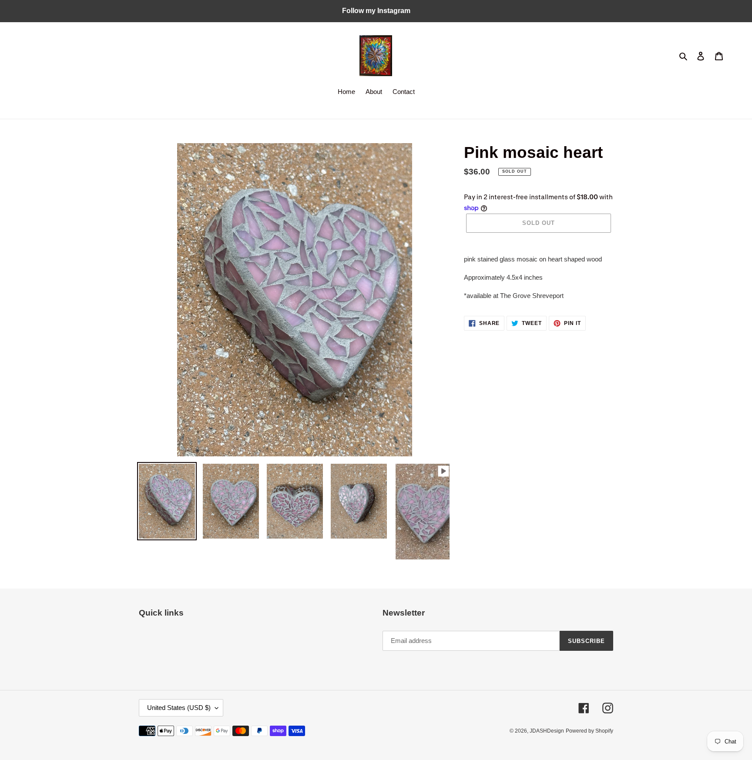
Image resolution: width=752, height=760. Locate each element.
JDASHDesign (547, 731)
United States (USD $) (179, 707)
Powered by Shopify (589, 731)
